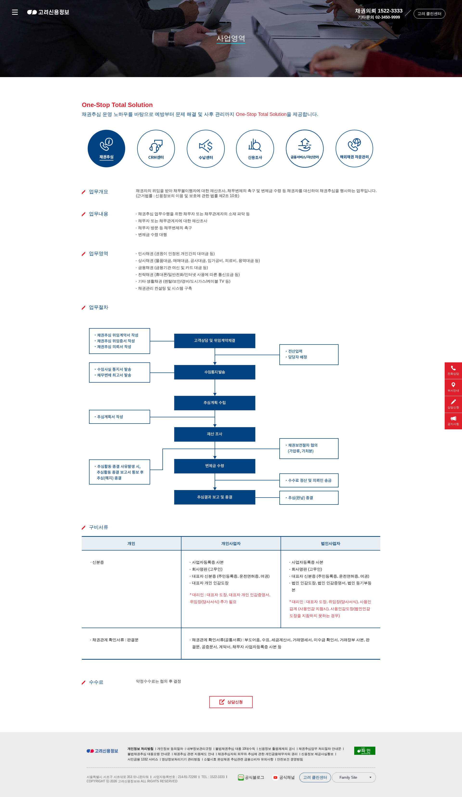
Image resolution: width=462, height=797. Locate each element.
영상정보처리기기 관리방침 (181, 759)
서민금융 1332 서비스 (143, 759)
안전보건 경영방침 (290, 759)
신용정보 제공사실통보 (317, 754)
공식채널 (286, 777)
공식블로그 (254, 777)
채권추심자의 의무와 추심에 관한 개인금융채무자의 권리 (258, 754)
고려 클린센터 (429, 14)
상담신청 (235, 702)
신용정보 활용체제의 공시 (277, 749)
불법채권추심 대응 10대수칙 (235, 749)
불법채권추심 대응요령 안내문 (149, 754)
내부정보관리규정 (199, 749)
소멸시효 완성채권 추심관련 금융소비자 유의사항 (238, 759)
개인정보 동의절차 (170, 749)
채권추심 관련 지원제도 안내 (194, 754)
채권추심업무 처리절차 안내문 (320, 749)
